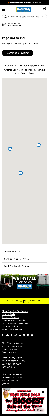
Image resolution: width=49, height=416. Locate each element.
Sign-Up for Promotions (12, 329)
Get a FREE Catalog (10, 317)
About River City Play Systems (15, 311)
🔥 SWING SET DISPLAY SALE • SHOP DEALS (24, 3)
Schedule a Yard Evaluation (14, 320)
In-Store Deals (8, 314)
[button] (44, 9)
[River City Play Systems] (23, 9)
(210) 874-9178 (8, 367)
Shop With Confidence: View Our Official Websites (24, 301)
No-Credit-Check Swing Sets (15, 323)
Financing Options (10, 326)
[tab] (24, 251)
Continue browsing (18, 52)
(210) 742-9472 (9, 383)
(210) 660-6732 (9, 352)
